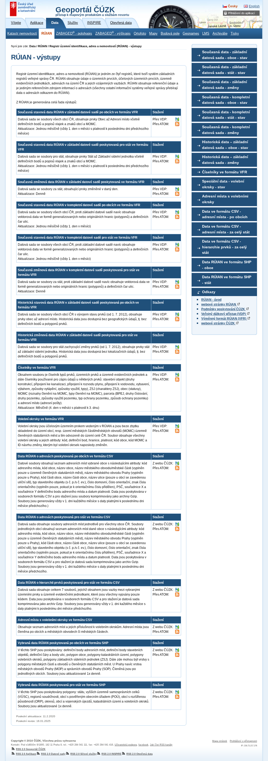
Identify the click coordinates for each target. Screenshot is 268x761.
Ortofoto (140, 33)
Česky (233, 6)
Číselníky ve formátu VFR (224, 172)
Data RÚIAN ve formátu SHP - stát (226, 280)
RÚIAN (46, 33)
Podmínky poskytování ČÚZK (223, 309)
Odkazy (208, 292)
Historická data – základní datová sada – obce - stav (225, 145)
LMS (205, 33)
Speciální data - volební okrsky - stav (223, 184)
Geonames (191, 33)
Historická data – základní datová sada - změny (225, 160)
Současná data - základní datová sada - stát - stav (224, 70)
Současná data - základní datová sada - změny (224, 85)
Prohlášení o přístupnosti (243, 741)
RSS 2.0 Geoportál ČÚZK (31, 749)
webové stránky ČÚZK (218, 323)
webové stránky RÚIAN (219, 304)
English (254, 6)
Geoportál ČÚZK (92, 11)
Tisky (235, 33)
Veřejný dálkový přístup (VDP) (224, 314)
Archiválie (220, 33)
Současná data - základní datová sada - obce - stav (224, 55)
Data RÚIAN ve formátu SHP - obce (226, 265)
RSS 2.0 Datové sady (53, 754)
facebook (143, 744)
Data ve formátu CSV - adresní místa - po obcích (225, 214)
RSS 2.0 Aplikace (26, 754)
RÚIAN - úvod (211, 300)
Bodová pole (170, 33)
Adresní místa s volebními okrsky (225, 199)
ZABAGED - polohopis (74, 33)
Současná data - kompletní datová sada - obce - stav (226, 100)
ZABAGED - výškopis (113, 33)
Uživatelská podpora (126, 744)
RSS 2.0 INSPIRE (111, 754)
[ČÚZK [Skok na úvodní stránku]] (23, 9)
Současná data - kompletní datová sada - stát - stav (226, 115)
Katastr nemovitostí (22, 33)
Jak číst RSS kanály (161, 744)
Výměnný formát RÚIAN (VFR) (224, 318)
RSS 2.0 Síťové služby (83, 754)
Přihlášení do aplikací (241, 13)
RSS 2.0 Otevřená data (139, 754)
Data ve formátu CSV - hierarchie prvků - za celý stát (224, 247)
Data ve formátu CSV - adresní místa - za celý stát (226, 229)
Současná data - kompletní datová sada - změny (226, 130)
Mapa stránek (219, 741)
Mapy (153, 33)
